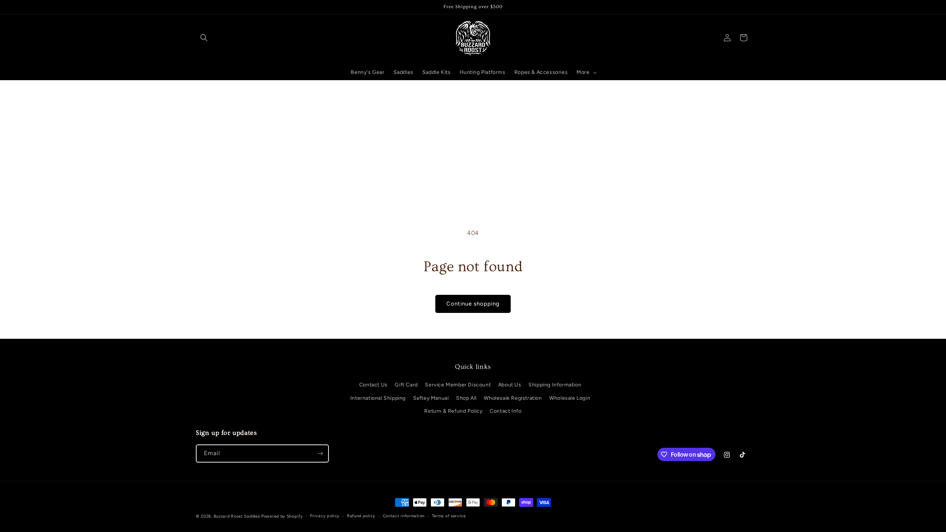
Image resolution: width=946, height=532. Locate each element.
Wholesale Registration (513, 398)
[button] (204, 38)
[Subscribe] (320, 453)
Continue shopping (473, 303)
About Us (509, 385)
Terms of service (449, 516)
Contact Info (505, 411)
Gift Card (406, 385)
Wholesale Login (569, 398)
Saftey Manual (431, 398)
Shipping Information (554, 385)
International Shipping (378, 398)
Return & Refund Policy (453, 411)
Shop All (466, 398)
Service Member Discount (458, 385)
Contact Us (373, 385)
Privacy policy (325, 516)
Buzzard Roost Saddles (237, 516)
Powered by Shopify (282, 516)
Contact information (404, 516)
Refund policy (361, 516)
